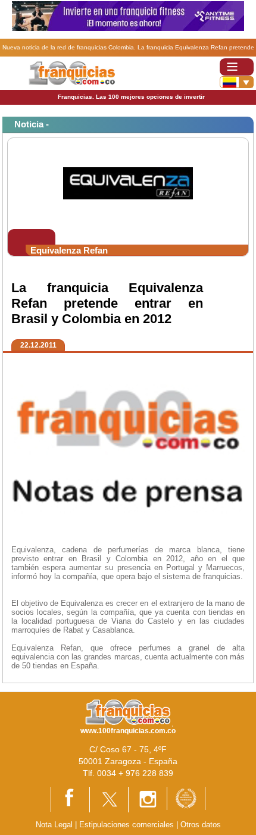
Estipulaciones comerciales (127, 824)
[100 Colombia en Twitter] (109, 799)
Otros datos (200, 824)
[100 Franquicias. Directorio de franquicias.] (72, 72)
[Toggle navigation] (237, 67)
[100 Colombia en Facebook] (70, 798)
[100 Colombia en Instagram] (148, 799)
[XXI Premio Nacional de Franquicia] (186, 797)
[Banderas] (237, 82)
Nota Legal (54, 824)
